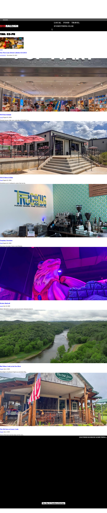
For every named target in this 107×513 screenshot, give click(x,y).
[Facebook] (9, 20)
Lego (1, 49)
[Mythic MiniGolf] (53, 273)
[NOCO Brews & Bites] (53, 147)
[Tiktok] (16, 20)
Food (1, 180)
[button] (52, 29)
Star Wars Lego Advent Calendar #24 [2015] (13, 52)
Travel (1, 369)
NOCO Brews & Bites (6, 177)
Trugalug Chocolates (6, 240)
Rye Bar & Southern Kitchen (53, 503)
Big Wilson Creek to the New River (10, 366)
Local (1, 117)
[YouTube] (21, 20)
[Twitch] (19, 20)
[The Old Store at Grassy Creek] (53, 399)
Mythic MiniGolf (5, 303)
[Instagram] (11, 20)
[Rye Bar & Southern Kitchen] (53, 472)
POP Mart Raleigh (5, 114)
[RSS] (24, 20)
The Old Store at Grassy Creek (9, 429)
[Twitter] (14, 20)
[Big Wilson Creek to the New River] (53, 336)
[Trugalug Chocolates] (53, 210)
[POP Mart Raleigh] (53, 85)
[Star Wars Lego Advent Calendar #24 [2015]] (12, 48)
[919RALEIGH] (9, 26)
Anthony (3, 55)
